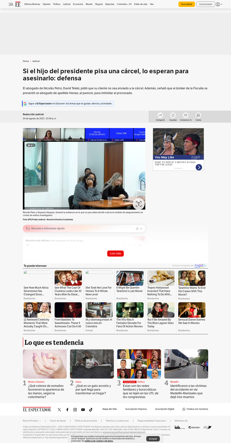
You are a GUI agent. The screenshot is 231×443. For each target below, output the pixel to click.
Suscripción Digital (164, 409)
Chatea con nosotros (197, 409)
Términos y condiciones (117, 421)
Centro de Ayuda (58, 421)
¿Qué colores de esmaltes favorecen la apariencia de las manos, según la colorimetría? (46, 391)
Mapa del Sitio (109, 409)
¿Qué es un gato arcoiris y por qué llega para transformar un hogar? (93, 389)
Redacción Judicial (33, 114)
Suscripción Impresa (136, 409)
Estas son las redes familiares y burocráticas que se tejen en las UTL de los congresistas (140, 391)
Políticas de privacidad (86, 421)
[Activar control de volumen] (139, 245)
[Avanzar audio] (129, 245)
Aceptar (153, 438)
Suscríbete (186, 4)
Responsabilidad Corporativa (152, 421)
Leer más (115, 253)
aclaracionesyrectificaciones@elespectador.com (124, 432)
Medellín (174, 382)
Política (141, 382)
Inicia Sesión (205, 4)
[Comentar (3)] (185, 115)
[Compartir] (160, 115)
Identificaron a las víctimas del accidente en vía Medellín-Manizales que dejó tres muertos (188, 391)
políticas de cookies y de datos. (99, 441)
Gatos (78, 382)
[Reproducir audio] (28, 245)
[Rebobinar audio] (124, 245)
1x (134, 245)
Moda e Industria (36, 382)
